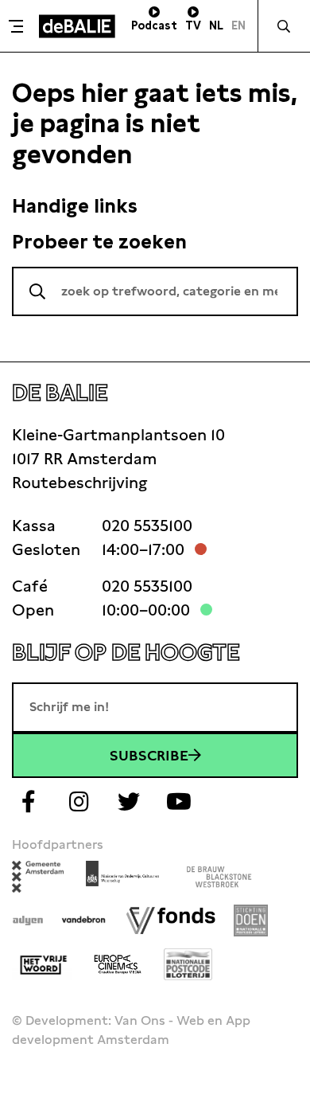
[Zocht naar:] (155, 291)
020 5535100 (147, 525)
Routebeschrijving (79, 482)
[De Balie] (77, 26)
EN (238, 25)
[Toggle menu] (17, 26)
